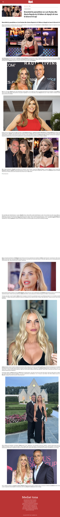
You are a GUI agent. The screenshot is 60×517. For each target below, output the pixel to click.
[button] (3, 2)
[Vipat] (30, 2)
